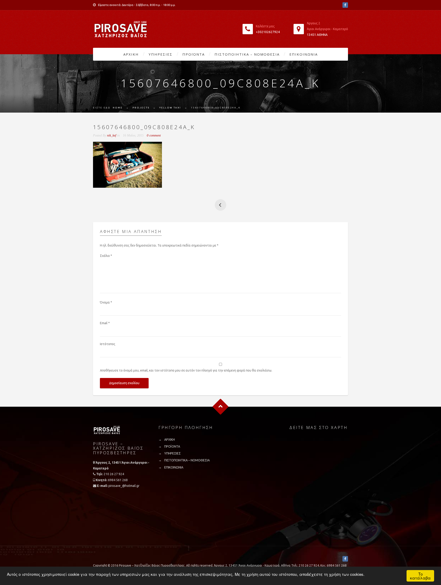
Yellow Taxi (170, 107)
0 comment (154, 135)
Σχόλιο (106, 256)
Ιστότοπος (107, 344)
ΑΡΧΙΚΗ (131, 54)
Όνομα (106, 302)
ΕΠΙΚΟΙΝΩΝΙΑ (303, 54)
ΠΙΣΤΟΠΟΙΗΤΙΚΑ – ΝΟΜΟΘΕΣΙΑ (247, 54)
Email (105, 323)
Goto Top (220, 407)
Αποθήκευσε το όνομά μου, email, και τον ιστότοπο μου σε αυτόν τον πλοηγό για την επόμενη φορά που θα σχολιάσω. (186, 370)
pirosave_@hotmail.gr (123, 486)
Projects (141, 107)
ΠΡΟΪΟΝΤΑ (193, 54)
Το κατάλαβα (420, 576)
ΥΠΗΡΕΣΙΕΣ (160, 54)
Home (118, 107)
